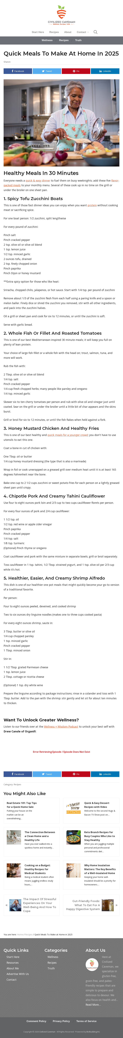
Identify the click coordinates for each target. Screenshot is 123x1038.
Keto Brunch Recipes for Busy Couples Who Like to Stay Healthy (99, 836)
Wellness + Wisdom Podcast (61, 726)
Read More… (93, 1004)
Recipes (17, 784)
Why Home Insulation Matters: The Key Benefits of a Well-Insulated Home (100, 869)
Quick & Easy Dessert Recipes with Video (96, 805)
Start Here (13, 957)
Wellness (53, 957)
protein (92, 205)
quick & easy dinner (38, 180)
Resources (13, 962)
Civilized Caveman (47, 1031)
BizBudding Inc (93, 1031)
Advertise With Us (18, 974)
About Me (13, 968)
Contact (11, 979)
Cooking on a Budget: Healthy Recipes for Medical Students (37, 869)
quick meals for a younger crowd (68, 435)
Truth (51, 968)
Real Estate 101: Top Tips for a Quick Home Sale (22, 805)
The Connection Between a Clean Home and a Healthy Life (40, 836)
